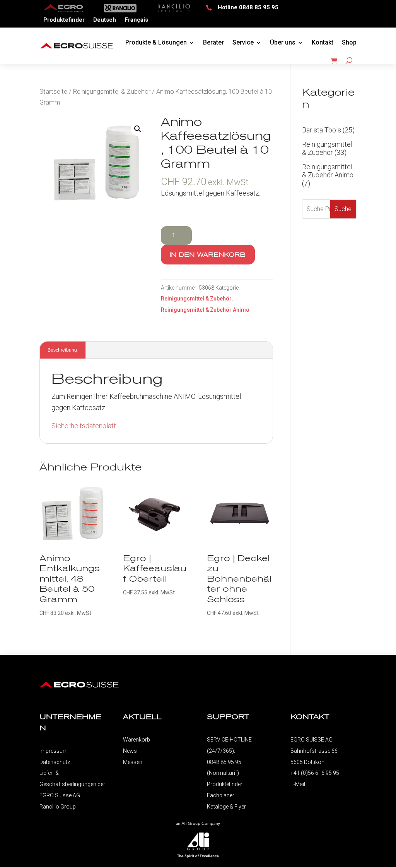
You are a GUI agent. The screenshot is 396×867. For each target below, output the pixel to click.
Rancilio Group (57, 806)
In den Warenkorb (208, 254)
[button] (138, 129)
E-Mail (297, 784)
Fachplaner (220, 795)
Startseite (53, 91)
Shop (349, 42)
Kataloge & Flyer (226, 806)
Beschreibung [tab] (62, 350)
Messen (132, 762)
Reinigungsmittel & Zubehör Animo (205, 310)
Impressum (53, 751)
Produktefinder (64, 20)
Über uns (282, 42)
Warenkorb (136, 740)
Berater (213, 42)
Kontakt (322, 42)
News (130, 751)
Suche (343, 209)
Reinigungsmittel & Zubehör (111, 91)
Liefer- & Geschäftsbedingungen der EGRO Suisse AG (72, 784)
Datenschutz (54, 762)
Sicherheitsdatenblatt (83, 426)
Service (243, 42)
